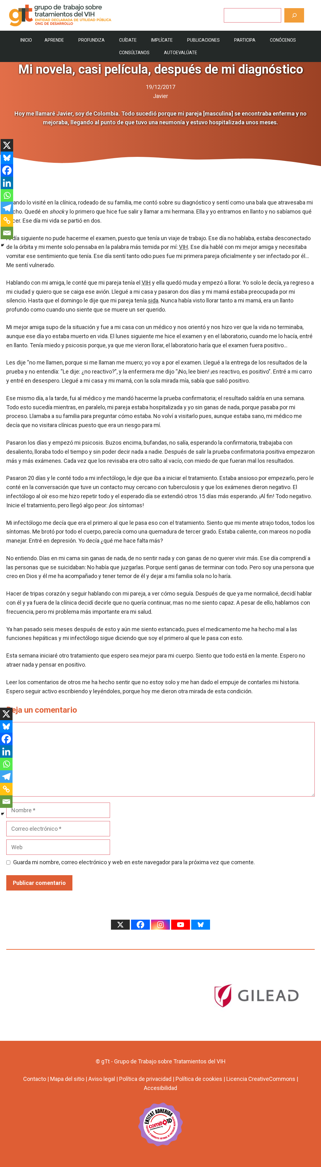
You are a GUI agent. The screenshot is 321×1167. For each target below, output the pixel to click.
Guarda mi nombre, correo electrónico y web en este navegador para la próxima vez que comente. (134, 862)
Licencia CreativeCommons (260, 1079)
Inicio (26, 40)
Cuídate (128, 40)
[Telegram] (7, 208)
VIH (183, 247)
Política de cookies (199, 1079)
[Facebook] (7, 170)
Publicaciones (203, 40)
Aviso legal (101, 1079)
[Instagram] (160, 925)
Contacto (34, 1079)
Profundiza (91, 40)
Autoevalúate (180, 52)
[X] (7, 145)
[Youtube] (180, 925)
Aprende (54, 40)
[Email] (7, 233)
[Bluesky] (7, 158)
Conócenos (283, 40)
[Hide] (2, 245)
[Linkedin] (7, 183)
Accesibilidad (160, 1088)
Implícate (162, 40)
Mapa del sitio (67, 1079)
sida (153, 300)
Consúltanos (134, 52)
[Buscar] (294, 15)
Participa (244, 40)
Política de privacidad (145, 1079)
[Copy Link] (7, 220)
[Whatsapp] (7, 195)
